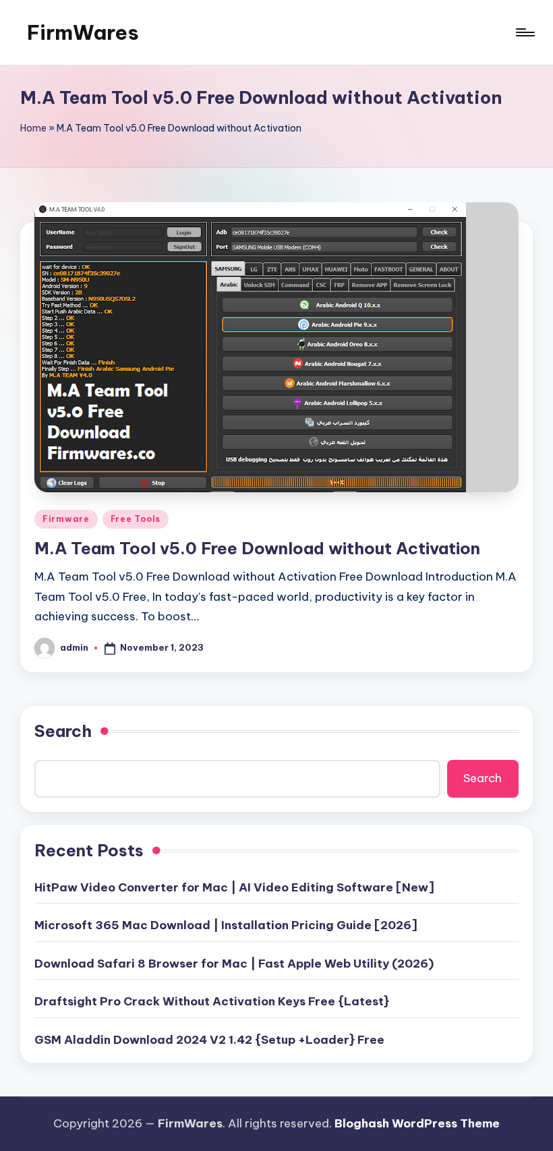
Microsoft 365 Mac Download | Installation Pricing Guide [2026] (225, 925)
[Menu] (524, 32)
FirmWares (83, 32)
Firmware (66, 519)
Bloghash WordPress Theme (417, 1123)
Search (63, 731)
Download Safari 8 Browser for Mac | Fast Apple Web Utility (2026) (234, 963)
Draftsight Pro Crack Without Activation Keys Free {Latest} (211, 1001)
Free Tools (136, 519)
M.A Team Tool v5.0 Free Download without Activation (257, 548)
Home (33, 128)
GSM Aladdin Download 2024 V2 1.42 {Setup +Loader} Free (209, 1039)
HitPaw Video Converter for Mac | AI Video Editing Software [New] (234, 887)
